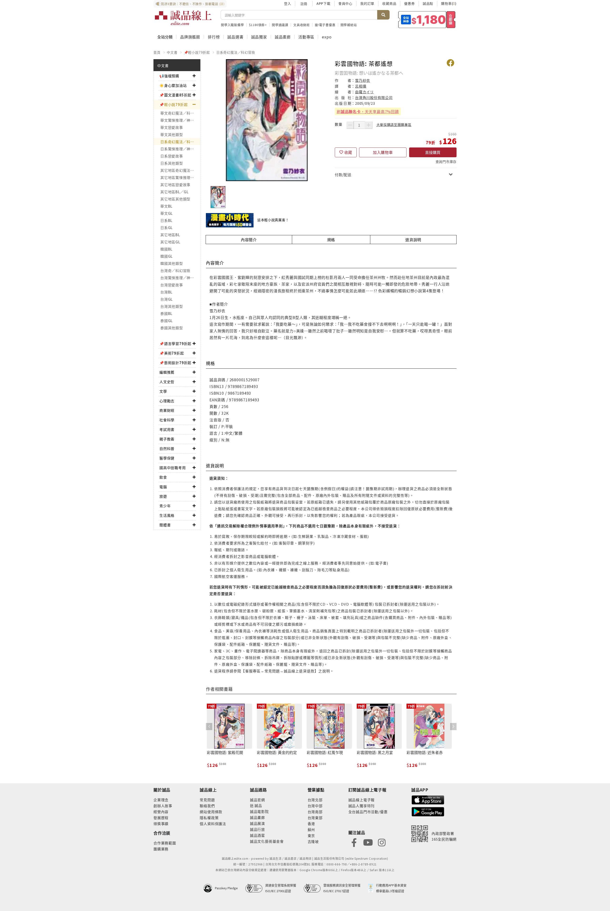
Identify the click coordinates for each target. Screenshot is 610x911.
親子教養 (166, 438)
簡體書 (165, 524)
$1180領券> (258, 24)
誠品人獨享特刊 (361, 805)
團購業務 (160, 848)
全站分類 (165, 37)
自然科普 (166, 448)
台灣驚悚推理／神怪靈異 (180, 277)
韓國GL (166, 256)
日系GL (166, 227)
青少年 (165, 505)
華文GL (166, 213)
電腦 (163, 486)
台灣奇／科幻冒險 (175, 270)
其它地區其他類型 (175, 198)
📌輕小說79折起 (197, 52)
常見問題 (207, 799)
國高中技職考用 (172, 467)
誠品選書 (235, 37)
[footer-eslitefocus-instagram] (381, 841)
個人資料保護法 (213, 823)
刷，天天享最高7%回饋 (368, 111)
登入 (287, 3)
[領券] (427, 19)
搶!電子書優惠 (325, 24)
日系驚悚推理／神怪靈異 (180, 148)
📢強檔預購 (169, 75)
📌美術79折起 (171, 353)
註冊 (303, 3)
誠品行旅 (257, 829)
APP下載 (323, 3)
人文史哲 (166, 381)
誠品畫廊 (283, 37)
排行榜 (214, 37)
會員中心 (345, 3)
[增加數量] (368, 125)
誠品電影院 (259, 811)
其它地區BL (170, 234)
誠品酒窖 (257, 835)
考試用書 (166, 429)
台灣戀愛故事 (171, 284)
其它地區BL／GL (174, 191)
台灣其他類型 (171, 306)
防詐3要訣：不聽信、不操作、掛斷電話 (193, 3)
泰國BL (166, 313)
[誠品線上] (183, 18)
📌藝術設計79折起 (175, 362)
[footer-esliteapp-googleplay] (428, 811)
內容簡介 (249, 239)
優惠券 (409, 3)
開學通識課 (280, 24)
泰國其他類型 (171, 327)
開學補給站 (349, 24)
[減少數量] (350, 125)
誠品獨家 (259, 37)
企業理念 (160, 799)
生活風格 (166, 515)
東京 (311, 835)
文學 (163, 391)
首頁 (157, 52)
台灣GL (166, 299)
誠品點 (428, 3)
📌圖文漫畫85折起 (175, 94)
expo (326, 37)
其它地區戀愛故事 (175, 184)
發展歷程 (160, 817)
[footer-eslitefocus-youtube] (368, 841)
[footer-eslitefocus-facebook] (354, 841)
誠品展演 (257, 823)
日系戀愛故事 (171, 155)
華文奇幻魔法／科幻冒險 (180, 112)
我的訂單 (367, 3)
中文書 (172, 52)
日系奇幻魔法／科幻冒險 (235, 52)
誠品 (258, 805)
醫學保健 (166, 458)
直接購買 (432, 152)
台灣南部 (315, 811)
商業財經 (166, 410)
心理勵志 (166, 400)
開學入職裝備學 (232, 24)
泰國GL (166, 320)
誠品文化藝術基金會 (267, 841)
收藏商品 (389, 3)
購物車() (449, 3)
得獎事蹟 (160, 823)
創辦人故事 (162, 805)
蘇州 (311, 829)
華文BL (166, 206)
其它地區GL (170, 241)
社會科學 (166, 419)
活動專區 (306, 37)
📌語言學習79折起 (175, 343)
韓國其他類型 (171, 263)
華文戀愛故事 (171, 127)
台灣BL (166, 291)
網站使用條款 (211, 811)
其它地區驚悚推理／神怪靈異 (180, 177)
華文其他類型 (171, 134)
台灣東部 (315, 817)
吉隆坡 (313, 841)
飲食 (163, 477)
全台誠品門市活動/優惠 (368, 811)
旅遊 (163, 496)
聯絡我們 (207, 805)
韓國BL (166, 248)
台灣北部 (315, 799)
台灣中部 (315, 805)
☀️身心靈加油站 (173, 85)
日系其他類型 (171, 163)
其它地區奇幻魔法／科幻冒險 (180, 170)
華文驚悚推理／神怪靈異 (180, 120)
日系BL (166, 220)
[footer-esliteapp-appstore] (428, 799)
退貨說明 (413, 239)
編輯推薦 (166, 372)
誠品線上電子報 (361, 799)
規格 (331, 239)
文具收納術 (301, 24)
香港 (311, 823)
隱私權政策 (209, 817)
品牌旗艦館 (190, 37)
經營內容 (160, 811)
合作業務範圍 (164, 842)
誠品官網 (257, 799)
